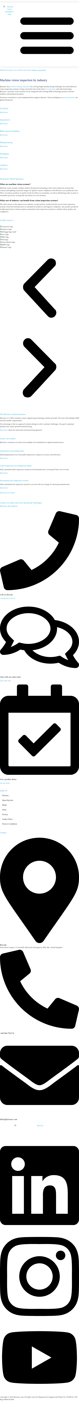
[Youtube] (39, 1392)
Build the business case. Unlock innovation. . (23, 70)
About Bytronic (7, 800)
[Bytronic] (39, 1132)
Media (4, 805)
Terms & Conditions (9, 824)
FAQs (4, 810)
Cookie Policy (7, 819)
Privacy (5, 814)
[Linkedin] (39, 1230)
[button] (47, 34)
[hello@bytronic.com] (39, 1114)
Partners (5, 796)
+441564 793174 (7, 1033)
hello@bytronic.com (8, 1119)
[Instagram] (39, 1321)
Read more (4, 430)
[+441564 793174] (39, 1028)
